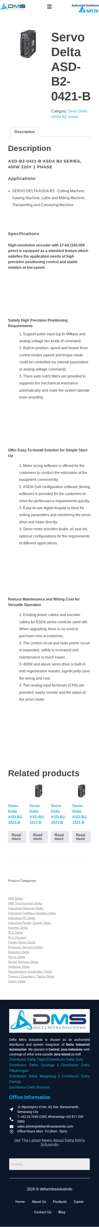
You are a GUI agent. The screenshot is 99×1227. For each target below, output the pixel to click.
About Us (39, 1202)
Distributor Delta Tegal (27, 1060)
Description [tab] (25, 132)
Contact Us (42, 1212)
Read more (16, 837)
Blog (61, 1212)
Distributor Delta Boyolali (29, 1087)
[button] (49, 6)
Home (20, 1202)
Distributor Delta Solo (65, 1060)
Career (79, 1202)
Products (60, 1202)
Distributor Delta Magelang (32, 1076)
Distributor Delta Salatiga (31, 1065)
